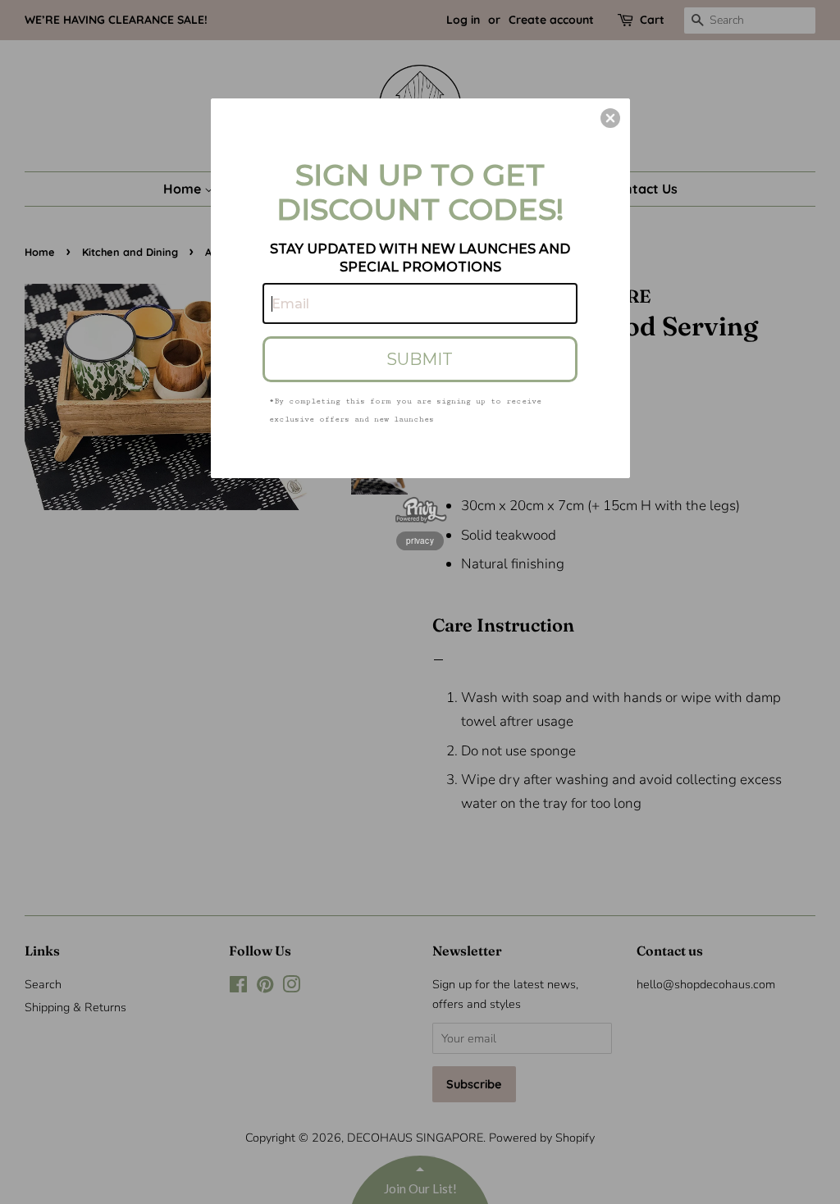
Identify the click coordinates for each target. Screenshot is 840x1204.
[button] (610, 118)
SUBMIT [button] (419, 359)
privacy (420, 540)
